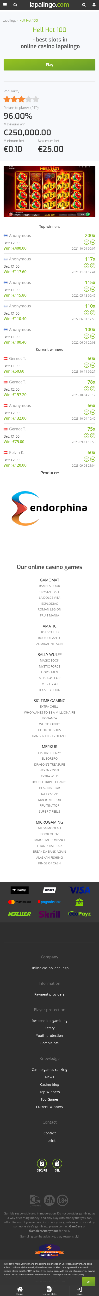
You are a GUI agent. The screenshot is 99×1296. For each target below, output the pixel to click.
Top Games (50, 1099)
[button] (5, 5)
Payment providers (49, 994)
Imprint (49, 1140)
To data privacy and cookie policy (67, 1274)
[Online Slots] (49, 510)
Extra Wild (49, 776)
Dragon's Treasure (49, 764)
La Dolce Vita (49, 597)
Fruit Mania (49, 615)
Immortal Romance (49, 840)
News (49, 1077)
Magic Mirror (49, 800)
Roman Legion (49, 609)
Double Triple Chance (49, 782)
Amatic (49, 626)
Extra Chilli (49, 706)
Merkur (49, 746)
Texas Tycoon (49, 690)
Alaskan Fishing (49, 857)
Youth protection (49, 1035)
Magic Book (49, 660)
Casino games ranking (49, 1069)
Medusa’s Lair (50, 678)
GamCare (75, 1226)
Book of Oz (49, 834)
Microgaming (49, 822)
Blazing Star (49, 788)
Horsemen (49, 672)
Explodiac (49, 603)
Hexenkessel (49, 770)
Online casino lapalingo (49, 968)
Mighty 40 (49, 684)
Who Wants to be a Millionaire (49, 712)
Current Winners (49, 1106)
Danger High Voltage (49, 736)
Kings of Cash (49, 863)
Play (49, 64)
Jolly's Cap (49, 794)
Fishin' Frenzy (49, 753)
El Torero (50, 758)
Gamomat (49, 580)
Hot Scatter (49, 632)
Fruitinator (49, 805)
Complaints (49, 1043)
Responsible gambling (50, 1020)
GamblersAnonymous (43, 1231)
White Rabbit (49, 724)
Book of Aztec (49, 638)
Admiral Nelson (49, 644)
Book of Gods (49, 730)
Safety (50, 1028)
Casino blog (49, 1084)
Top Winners (49, 1092)
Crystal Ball (49, 592)
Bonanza (49, 718)
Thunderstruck (49, 846)
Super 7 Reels (49, 811)
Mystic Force (49, 666)
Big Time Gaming (49, 700)
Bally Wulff (49, 654)
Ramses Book (49, 586)
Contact (49, 1133)
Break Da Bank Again (49, 851)
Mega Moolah (49, 828)
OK (89, 1282)
